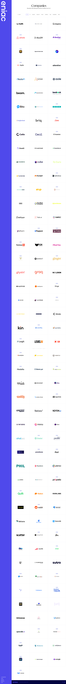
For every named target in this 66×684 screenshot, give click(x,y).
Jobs (2, 682)
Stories (2, 679)
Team (2, 678)
